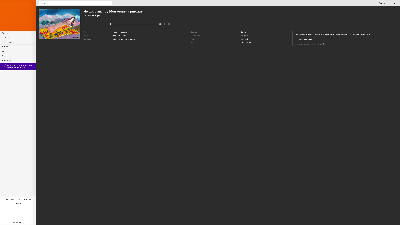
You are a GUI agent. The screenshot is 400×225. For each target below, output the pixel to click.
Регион (5, 47)
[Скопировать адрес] (59, 42)
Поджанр (10, 42)
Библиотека (27, 199)
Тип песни (6, 33)
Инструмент (7, 60)
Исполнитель (7, 56)
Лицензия (17, 203)
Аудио (7, 199)
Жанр (7, 38)
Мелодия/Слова (305, 40)
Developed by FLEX (17, 222)
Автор (4, 51)
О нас (19, 199)
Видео (13, 199)
